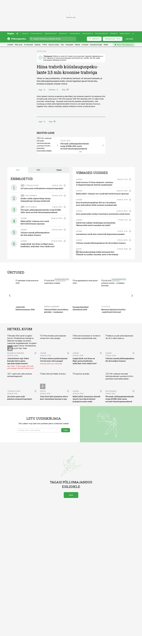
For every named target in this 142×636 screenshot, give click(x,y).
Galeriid (37, 45)
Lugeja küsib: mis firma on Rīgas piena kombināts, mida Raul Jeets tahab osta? (85, 361)
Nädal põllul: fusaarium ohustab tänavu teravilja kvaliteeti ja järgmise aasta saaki (86, 399)
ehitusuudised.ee (87, 33)
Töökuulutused (31, 185)
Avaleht (10, 45)
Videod (77, 45)
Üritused (85, 45)
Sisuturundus (53, 45)
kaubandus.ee (63, 33)
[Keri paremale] (103, 145)
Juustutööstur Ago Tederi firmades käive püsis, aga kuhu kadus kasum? (18, 361)
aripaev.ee (25, 33)
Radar (106, 45)
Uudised (24, 218)
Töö (62, 45)
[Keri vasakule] (57, 145)
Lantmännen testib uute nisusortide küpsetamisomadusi (100, 234)
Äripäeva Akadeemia (51, 306)
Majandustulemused (15, 353)
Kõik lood (18, 45)
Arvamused (28, 45)
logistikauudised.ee (50, 33)
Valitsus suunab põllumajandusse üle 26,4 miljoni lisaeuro (101, 243)
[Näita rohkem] (133, 33)
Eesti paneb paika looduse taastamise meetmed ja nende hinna (103, 214)
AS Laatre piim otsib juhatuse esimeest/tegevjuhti (42, 188)
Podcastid (69, 45)
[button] (38, 430)
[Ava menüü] (17, 33)
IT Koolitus (105, 306)
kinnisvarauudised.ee (101, 33)
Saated (79, 249)
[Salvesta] (65, 185)
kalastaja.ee (114, 33)
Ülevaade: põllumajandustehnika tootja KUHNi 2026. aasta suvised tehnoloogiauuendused (74, 146)
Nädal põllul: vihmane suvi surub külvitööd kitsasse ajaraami (102, 194)
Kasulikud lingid (96, 45)
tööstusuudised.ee (36, 33)
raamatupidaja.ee (75, 33)
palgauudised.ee (125, 33)
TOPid (44, 45)
